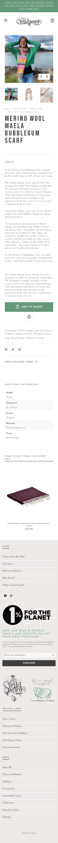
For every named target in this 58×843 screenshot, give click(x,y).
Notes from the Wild (13, 557)
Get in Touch (8, 719)
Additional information (21, 384)
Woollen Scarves (42, 334)
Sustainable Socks (11, 796)
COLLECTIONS (19, 109)
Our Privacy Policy (12, 740)
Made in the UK (36, 109)
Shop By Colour (10, 810)
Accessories (8, 789)
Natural (30, 338)
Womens (10, 418)
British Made (17, 338)
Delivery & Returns (12, 726)
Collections (8, 803)
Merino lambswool (15, 428)
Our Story (7, 564)
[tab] (21, 384)
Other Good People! (13, 585)
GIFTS (21, 331)
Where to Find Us (11, 571)
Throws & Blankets (12, 774)
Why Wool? (8, 578)
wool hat (39, 338)
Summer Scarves (23, 334)
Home (7, 109)
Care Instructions (11, 747)
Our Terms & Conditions (14, 733)
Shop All (6, 767)
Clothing (6, 782)
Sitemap (6, 817)
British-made (12, 438)
